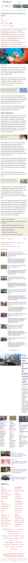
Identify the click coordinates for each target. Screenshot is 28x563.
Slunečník (5, 538)
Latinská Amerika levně (6, 524)
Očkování (19, 242)
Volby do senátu (4, 496)
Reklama (14, 553)
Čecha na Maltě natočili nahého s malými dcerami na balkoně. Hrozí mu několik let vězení (17, 254)
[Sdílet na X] (26, 238)
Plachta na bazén (15, 535)
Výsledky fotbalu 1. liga (5, 504)
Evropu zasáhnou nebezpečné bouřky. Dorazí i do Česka (17, 266)
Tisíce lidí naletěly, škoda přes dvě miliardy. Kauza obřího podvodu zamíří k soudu (17, 278)
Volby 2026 (3, 489)
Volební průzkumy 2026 (6, 490)
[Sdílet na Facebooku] (24, 238)
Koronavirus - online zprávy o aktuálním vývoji (9, 138)
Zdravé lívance (18, 506)
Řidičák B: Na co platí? (19, 522)
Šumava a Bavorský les (6, 520)
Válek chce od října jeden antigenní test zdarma (12, 225)
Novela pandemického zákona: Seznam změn (12, 234)
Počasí (9, 268)
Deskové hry (7, 546)
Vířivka (16, 540)
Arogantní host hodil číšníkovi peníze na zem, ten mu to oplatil (17, 314)
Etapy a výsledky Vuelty (19, 490)
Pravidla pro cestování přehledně (9, 232)
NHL (2, 512)
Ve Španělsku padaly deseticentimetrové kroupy (17, 338)
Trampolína (22, 535)
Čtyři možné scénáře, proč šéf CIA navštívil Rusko (3, 425)
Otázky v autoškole (19, 524)
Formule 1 (3, 510)
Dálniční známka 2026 (19, 518)
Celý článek (24, 412)
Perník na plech (18, 512)
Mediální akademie (7, 555)
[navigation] (2, 2)
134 (13, 23)
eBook (3, 23)
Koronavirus (8, 244)
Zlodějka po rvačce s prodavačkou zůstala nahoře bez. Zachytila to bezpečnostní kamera (16, 326)
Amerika (11, 242)
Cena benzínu (17, 531)
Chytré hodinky (19, 546)
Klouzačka (10, 538)
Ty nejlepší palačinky (19, 502)
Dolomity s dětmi (4, 526)
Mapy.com (13, 529)
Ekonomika (10, 305)
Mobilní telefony (18, 542)
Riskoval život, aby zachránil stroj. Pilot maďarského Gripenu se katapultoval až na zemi (17, 291)
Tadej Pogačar (18, 494)
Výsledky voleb (4, 492)
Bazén (10, 535)
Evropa (9, 257)
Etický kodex (14, 555)
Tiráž (22, 553)
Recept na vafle (18, 510)
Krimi (9, 281)
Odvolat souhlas (8, 556)
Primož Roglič (17, 496)
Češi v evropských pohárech (13, 533)
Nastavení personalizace (18, 556)
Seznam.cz (20, 1)
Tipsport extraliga (4, 506)
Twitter (10, 553)
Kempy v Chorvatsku (5, 516)
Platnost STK (17, 526)
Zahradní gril (11, 540)
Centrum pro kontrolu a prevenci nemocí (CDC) (10, 246)
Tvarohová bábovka (19, 508)
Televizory (13, 546)
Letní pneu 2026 (18, 516)
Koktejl (9, 316)
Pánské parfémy (13, 548)
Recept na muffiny (18, 504)
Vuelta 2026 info (18, 489)
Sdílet (8, 23)
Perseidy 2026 (10, 531)
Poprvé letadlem (4, 518)
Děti (23, 242)
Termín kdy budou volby (6, 494)
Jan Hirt (16, 492)
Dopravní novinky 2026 (19, 520)
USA (15, 242)
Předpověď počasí (20, 529)
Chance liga (3, 502)
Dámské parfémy (14, 544)
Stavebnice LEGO (6, 544)
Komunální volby (4, 498)
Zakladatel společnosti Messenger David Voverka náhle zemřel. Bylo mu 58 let (17, 303)
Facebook (6, 553)
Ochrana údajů (21, 555)
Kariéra (18, 553)
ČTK (2, 19)
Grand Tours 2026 (18, 498)
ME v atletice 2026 (5, 508)
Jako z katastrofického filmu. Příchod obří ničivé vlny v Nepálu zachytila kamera (23, 427)
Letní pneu (22, 544)
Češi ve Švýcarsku (5, 522)
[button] (14, 56)
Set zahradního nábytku (19, 538)
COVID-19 (3, 244)
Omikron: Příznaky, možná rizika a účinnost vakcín (13, 227)
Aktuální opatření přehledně (8, 229)
